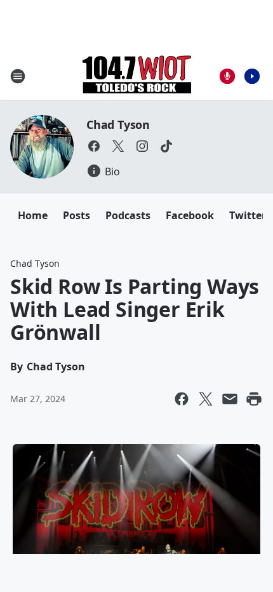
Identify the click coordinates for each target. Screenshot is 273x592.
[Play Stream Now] (252, 76)
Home (33, 215)
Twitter (247, 215)
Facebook (190, 215)
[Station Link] (137, 76)
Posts (76, 215)
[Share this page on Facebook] (181, 399)
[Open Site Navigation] (17, 76)
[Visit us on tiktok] (166, 146)
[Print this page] (254, 399)
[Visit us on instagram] (142, 146)
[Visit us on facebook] (94, 146)
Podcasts (127, 215)
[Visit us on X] (118, 146)
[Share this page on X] (206, 399)
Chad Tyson (118, 124)
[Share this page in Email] (230, 399)
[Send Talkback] (227, 76)
